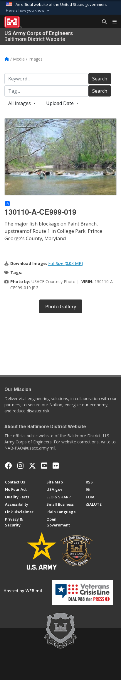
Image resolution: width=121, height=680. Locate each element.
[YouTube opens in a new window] (44, 465)
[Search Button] (102, 22)
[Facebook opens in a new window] (8, 465)
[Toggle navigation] (112, 22)
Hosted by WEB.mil (23, 590)
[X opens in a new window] (32, 465)
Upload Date (60, 103)
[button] (28, 10)
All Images (20, 103)
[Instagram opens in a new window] (20, 465)
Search (99, 78)
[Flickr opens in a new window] (56, 465)
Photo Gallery (60, 306)
